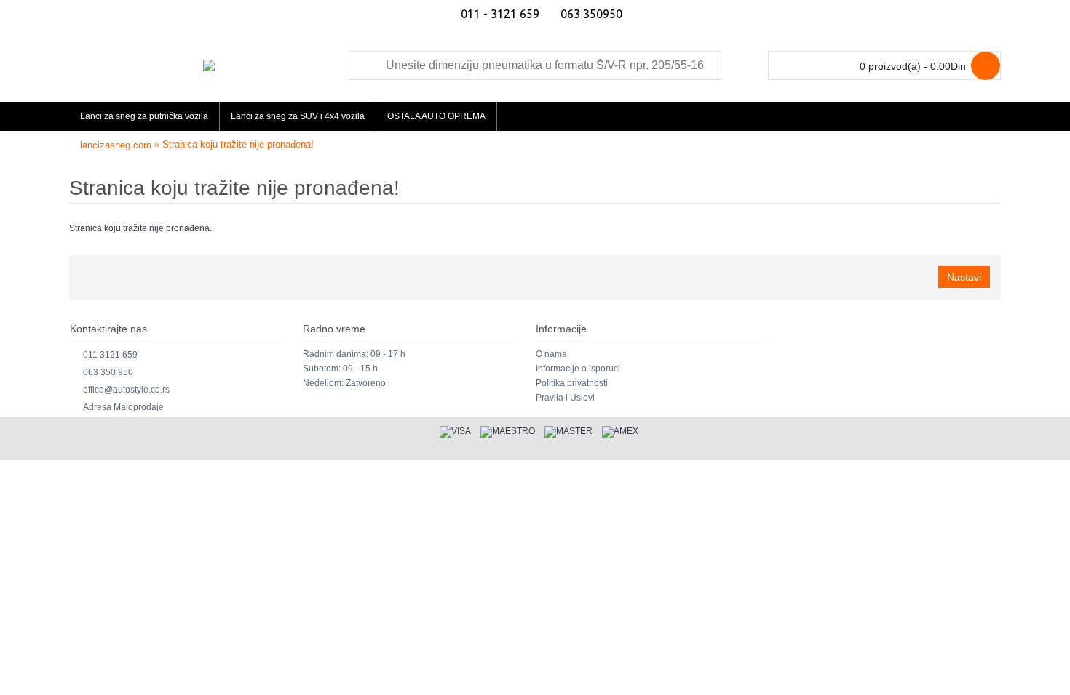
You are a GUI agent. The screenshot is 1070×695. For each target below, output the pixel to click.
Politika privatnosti (572, 383)
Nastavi (964, 277)
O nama (551, 354)
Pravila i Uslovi (565, 398)
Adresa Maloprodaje (123, 407)
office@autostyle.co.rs (126, 390)
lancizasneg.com (115, 145)
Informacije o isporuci (578, 368)
